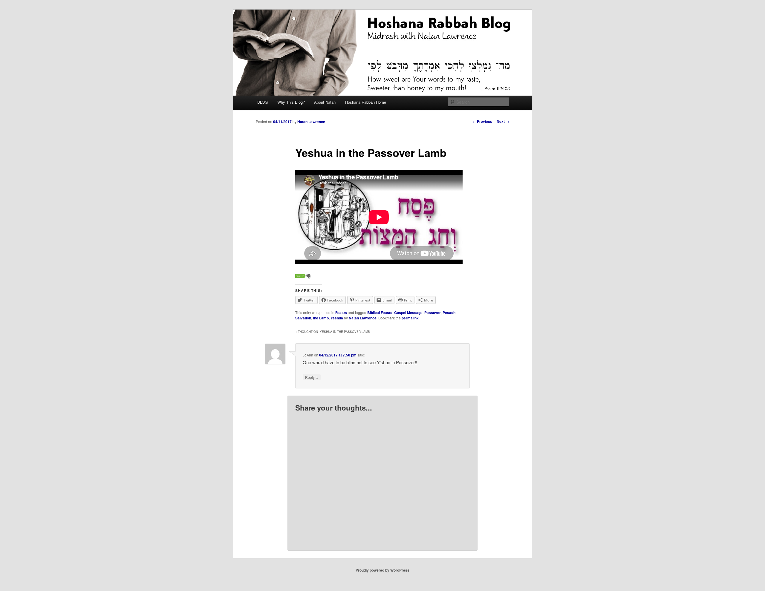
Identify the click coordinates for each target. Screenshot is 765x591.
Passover (432, 312)
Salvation (303, 318)
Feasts (341, 312)
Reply (311, 377)
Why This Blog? (291, 102)
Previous (482, 121)
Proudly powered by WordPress (382, 570)
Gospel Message (408, 312)
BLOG (262, 102)
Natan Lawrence (311, 121)
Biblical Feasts (379, 312)
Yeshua (337, 318)
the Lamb (321, 318)
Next (503, 121)
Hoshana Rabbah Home (365, 102)
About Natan (325, 102)
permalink (410, 318)
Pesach (449, 312)
